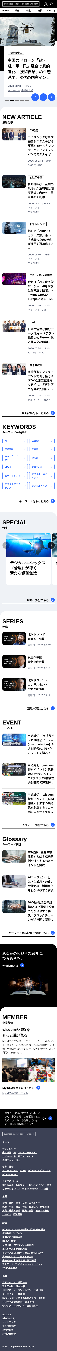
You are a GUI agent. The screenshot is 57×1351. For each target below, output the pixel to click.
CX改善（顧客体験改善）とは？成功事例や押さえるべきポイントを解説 (41, 858)
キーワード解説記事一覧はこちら (28, 932)
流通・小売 (38, 352)
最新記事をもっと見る (35, 413)
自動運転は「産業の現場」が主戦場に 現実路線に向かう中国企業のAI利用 (41, 190)
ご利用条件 (7, 1329)
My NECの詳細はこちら (15, 1093)
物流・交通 (21, 1202)
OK (44, 1118)
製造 (14, 90)
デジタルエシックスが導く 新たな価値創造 (23, 1229)
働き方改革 (36, 365)
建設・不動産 (42, 1210)
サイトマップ (9, 1322)
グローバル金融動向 (41, 275)
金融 (43, 309)
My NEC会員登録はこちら (18, 1088)
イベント (51, 10)
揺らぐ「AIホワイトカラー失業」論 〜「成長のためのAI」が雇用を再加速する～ (41, 239)
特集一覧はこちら (38, 600)
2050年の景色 (9, 1268)
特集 (28, 10)
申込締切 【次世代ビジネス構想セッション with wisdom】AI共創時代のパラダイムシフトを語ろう (41, 744)
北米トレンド (37, 224)
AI (9, 90)
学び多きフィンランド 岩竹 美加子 (20, 1305)
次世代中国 (36, 177)
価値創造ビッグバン (12, 1233)
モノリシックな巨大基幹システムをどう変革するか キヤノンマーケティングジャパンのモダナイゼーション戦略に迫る (41, 145)
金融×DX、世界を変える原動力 (18, 1244)
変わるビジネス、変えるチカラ (17, 1256)
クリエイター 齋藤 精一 (14, 1294)
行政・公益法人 (42, 399)
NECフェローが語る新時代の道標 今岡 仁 (23, 1297)
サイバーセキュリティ (13, 1156)
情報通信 (44, 1206)
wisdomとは (10, 965)
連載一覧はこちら (38, 708)
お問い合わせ (9, 1333)
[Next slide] (51, 545)
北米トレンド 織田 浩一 (14, 1282)
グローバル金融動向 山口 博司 (18, 1301)
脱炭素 (35, 457)
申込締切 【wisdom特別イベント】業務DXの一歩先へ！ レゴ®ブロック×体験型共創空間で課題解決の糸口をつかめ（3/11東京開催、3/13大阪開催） (41, 773)
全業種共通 (34, 211)
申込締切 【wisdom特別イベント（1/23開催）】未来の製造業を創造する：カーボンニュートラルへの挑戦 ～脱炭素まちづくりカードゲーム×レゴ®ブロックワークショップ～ (41, 803)
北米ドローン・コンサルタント (38, 684)
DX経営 (14, 52)
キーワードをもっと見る (34, 501)
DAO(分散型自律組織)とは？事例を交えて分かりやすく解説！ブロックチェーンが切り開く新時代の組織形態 (41, 911)
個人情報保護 (17, 1124)
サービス (6, 1214)
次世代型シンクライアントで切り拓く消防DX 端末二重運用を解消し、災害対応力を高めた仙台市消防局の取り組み (41, 380)
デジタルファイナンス (12, 486)
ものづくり (21, 1184)
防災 (30, 399)
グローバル (34, 207)
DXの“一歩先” (9, 1241)
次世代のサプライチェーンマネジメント (22, 1264)
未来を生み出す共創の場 (14, 1248)
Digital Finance (30, 1188)
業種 (17, 10)
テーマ (5, 10)
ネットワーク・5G (12, 458)
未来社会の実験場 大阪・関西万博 (19, 1260)
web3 (35, 448)
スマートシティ (12, 475)
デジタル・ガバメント (39, 476)
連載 (40, 10)
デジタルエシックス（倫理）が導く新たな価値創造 (28, 567)
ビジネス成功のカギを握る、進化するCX (22, 1252)
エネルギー (34, 1202)
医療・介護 (27, 1210)
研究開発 (17, 1214)
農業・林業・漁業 (11, 1210)
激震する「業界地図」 (13, 1237)
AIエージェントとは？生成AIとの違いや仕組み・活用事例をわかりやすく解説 (41, 884)
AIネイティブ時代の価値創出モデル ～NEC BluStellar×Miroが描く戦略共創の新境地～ (30, 69)
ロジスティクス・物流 (40, 1184)
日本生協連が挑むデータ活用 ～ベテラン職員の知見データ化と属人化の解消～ (41, 335)
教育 (18, 1206)
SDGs (8, 466)
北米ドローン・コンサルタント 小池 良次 (22, 1290)
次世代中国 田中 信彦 (13, 1286)
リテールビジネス (11, 1188)
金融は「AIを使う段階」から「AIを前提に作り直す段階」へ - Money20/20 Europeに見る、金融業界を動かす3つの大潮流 (41, 290)
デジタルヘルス (39, 485)
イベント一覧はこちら (35, 825)
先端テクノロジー (11, 1160)
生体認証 (9, 448)
